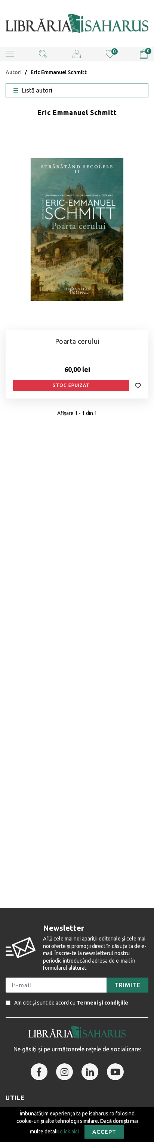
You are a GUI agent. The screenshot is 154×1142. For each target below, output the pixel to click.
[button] (10, 54)
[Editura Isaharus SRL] (77, 23)
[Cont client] (77, 54)
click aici (69, 1131)
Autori (14, 72)
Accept (104, 1132)
